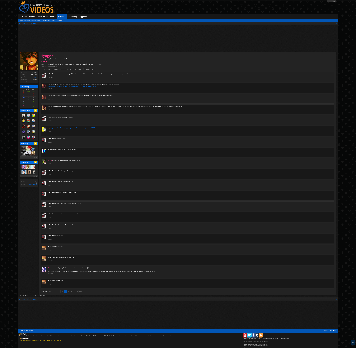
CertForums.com (264, 347)
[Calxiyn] (23, 172)
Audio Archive (35, 340)
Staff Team (53, 340)
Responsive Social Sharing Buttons (251, 347)
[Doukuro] (28, 153)
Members (61, 16)
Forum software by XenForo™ (255, 338)
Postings (68, 69)
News (20, 340)
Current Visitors (35, 20)
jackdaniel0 (51, 149)
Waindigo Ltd (264, 344)
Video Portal (43, 16)
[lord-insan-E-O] (23, 148)
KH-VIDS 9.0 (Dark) (26, 331)
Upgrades (84, 16)
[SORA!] (33, 153)
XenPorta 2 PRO (23, 295)
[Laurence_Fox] (33, 172)
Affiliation (59, 340)
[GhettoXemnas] (28, 172)
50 (77, 291)
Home (24, 16)
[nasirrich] (23, 167)
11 (65, 291)
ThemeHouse (264, 341)
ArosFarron (51, 85)
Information (78, 69)
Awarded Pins (89, 69)
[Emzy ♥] (23, 153)
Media (52, 16)
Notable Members (25, 20)
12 (68, 291)
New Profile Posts (57, 20)
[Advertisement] (178, 39)
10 (62, 291)
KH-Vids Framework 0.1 (253, 340)
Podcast (48, 340)
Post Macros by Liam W (279, 338)
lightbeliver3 (52, 74)
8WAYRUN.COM (41, 295)
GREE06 (50, 246)
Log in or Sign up (331, 1)
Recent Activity (58, 69)
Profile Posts (46, 69)
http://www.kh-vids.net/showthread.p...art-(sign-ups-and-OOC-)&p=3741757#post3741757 (72, 86)
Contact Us (327, 331)
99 (35, 143)
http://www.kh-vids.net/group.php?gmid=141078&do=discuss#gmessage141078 (73, 128)
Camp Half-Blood (33, 184)
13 (71, 291)
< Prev (50, 291)
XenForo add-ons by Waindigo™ (250, 344)
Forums (32, 16)
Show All (35, 157)
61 (35, 162)
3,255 (35, 77)
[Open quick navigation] (336, 23)
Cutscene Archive (27, 340)
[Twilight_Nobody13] (28, 148)
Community (72, 16)
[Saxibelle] (28, 167)
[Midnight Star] (33, 148)
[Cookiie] (33, 167)
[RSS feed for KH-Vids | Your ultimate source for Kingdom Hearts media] (260, 335)
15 (35, 110)
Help (334, 331)
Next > (81, 291)
